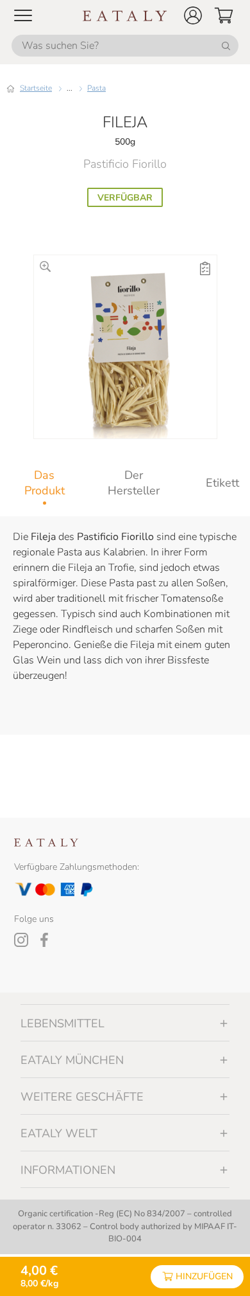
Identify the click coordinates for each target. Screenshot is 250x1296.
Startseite (36, 88)
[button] (193, 15)
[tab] (44, 483)
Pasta (96, 88)
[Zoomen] (45, 266)
